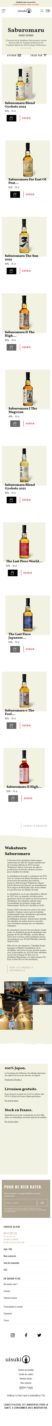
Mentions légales (26, 1378)
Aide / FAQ (8, 1249)
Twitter (39, 1335)
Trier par (36, 55)
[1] (47, 10)
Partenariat (8, 1313)
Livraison (7, 1291)
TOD (43, 1395)
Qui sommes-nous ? (11, 1284)
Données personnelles (26, 1369)
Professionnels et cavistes (13, 1306)
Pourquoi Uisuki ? (13, 1079)
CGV (5, 1269)
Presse (6, 1320)
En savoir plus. (12, 1100)
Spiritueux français (26, 1387)
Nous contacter (10, 1256)
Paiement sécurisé (10, 1297)
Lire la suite (26, 48)
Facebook (26, 1335)
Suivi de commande (11, 1262)
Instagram (13, 1335)
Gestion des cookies (26, 1374)
